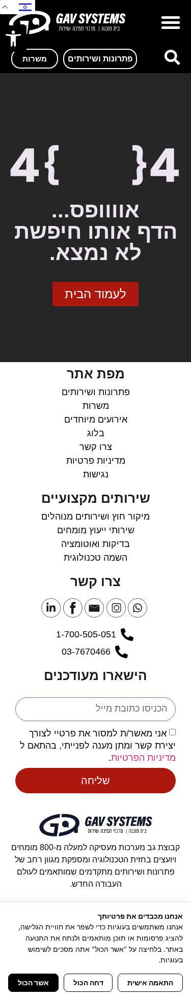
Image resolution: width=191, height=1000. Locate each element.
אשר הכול (33, 982)
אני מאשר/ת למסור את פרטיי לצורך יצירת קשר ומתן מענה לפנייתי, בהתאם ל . (98, 745)
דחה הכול (88, 982)
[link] (13, 38)
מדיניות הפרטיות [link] (143, 757)
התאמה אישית (150, 982)
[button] (170, 22)
